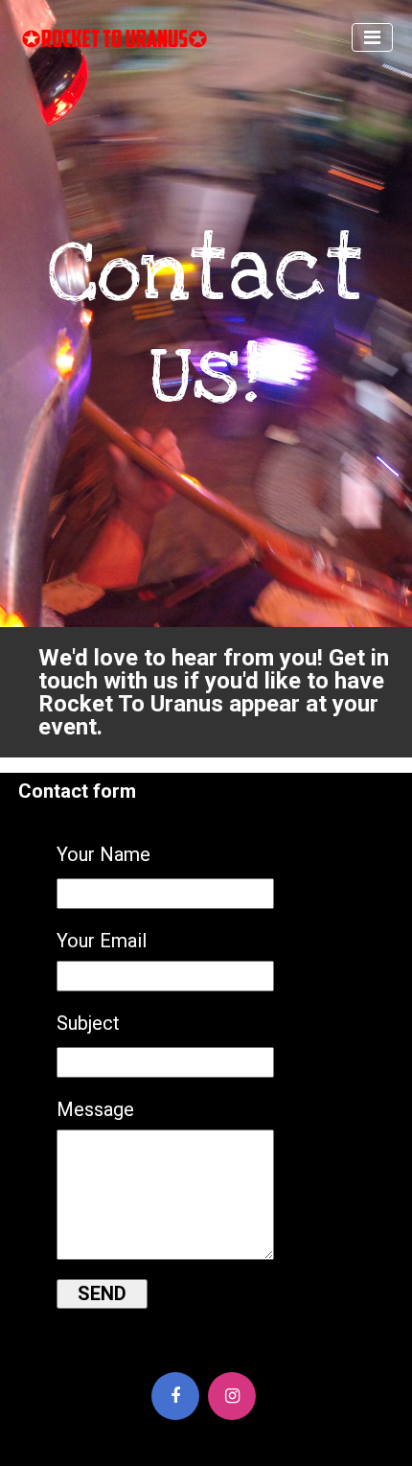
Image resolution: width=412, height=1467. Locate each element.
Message (95, 1109)
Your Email (102, 940)
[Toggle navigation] (372, 37)
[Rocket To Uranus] (105, 37)
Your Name (103, 854)
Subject (88, 1023)
